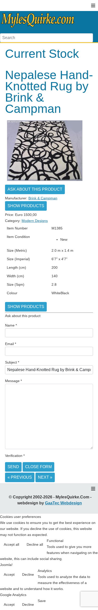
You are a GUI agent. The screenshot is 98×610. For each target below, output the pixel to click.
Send (13, 467)
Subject (12, 362)
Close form (38, 467)
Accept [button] (9, 574)
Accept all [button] (11, 544)
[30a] (44, 181)
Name (11, 325)
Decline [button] (28, 574)
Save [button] (42, 601)
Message (13, 381)
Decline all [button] (35, 544)
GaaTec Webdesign (63, 503)
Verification (15, 456)
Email (10, 344)
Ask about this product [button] (35, 189)
